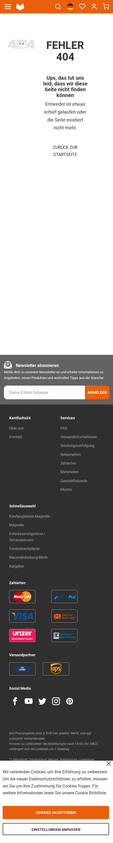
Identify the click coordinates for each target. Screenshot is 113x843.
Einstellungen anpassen (56, 829)
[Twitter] (42, 701)
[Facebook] (15, 701)
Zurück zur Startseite (65, 151)
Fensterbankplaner (24, 549)
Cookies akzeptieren (56, 812)
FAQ (63, 428)
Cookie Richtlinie (90, 792)
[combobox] (58, 9)
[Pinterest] (69, 701)
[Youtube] (28, 701)
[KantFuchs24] (20, 7)
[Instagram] (56, 701)
